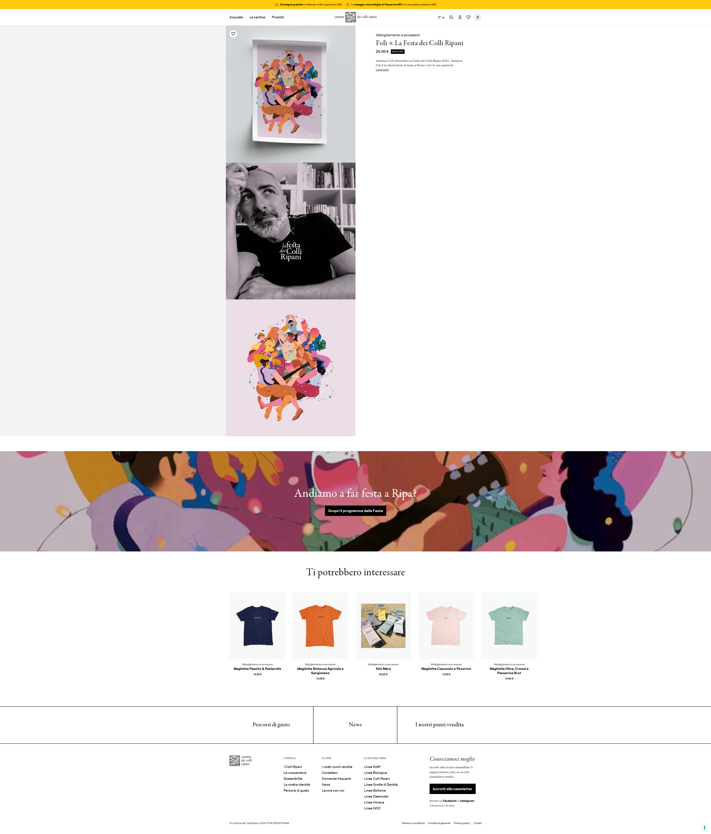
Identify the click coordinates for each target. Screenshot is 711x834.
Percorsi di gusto (271, 725)
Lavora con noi (333, 790)
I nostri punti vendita (439, 725)
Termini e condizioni (413, 823)
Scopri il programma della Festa (355, 511)
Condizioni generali (439, 823)
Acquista (236, 17)
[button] (441, 17)
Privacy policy (462, 823)
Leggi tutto (382, 69)
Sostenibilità (293, 779)
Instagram (467, 801)
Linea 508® (372, 767)
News (355, 725)
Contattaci (330, 773)
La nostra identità (297, 784)
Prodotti (278, 17)
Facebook (450, 801)
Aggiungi (257, 679)
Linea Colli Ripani (377, 779)
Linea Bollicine (375, 790)
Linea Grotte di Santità (381, 784)
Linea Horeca (374, 802)
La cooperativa (295, 773)
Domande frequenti (336, 779)
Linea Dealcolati (376, 796)
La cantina (257, 17)
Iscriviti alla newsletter (452, 789)
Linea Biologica (375, 773)
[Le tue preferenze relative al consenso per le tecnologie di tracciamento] (704, 827)
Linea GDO (372, 808)
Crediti (477, 823)
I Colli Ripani (293, 767)
